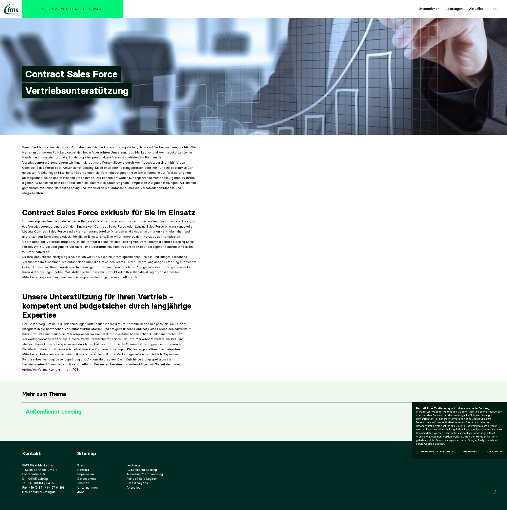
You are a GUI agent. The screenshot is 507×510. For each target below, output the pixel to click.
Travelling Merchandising (144, 474)
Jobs (80, 492)
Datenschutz (86, 478)
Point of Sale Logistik (141, 478)
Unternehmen (429, 9)
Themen (83, 483)
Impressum (85, 474)
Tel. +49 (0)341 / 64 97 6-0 (41, 483)
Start (81, 465)
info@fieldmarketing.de (39, 492)
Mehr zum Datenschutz (437, 451)
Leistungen (454, 9)
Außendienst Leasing (141, 470)
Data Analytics (137, 483)
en (495, 9)
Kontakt (83, 470)
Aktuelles (476, 9)
